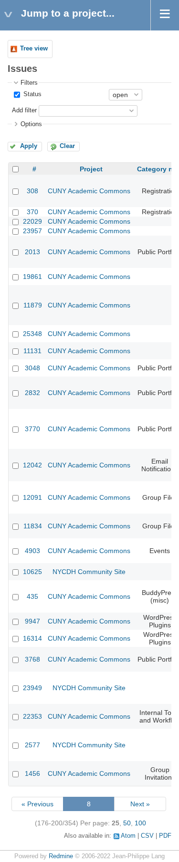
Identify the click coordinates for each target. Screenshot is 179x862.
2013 (32, 252)
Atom (128, 835)
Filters (29, 82)
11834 (32, 526)
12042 (32, 465)
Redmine (61, 856)
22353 (32, 716)
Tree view (34, 48)
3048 (32, 368)
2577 (32, 745)
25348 (32, 333)
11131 (32, 351)
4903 (32, 551)
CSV (147, 835)
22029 (32, 221)
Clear (67, 146)
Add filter (24, 110)
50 (127, 823)
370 (32, 212)
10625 (32, 571)
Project (91, 169)
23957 (32, 231)
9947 (32, 621)
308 (32, 191)
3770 (32, 429)
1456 (32, 773)
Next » (140, 804)
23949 (32, 688)
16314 (32, 638)
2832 (32, 392)
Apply (28, 146)
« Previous (37, 804)
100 (140, 823)
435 (32, 596)
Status (31, 94)
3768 (32, 659)
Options (31, 124)
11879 (32, 305)
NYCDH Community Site (89, 571)
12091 (32, 497)
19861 (32, 276)
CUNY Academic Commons (89, 191)
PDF (165, 835)
